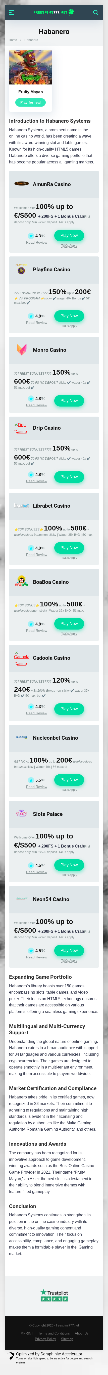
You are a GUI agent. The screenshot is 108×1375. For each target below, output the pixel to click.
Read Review (36, 242)
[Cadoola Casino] (21, 663)
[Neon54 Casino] (21, 905)
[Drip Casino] (21, 431)
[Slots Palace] (21, 819)
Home (13, 40)
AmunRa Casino (52, 184)
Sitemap (67, 1339)
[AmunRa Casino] (21, 190)
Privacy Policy (45, 1339)
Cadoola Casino (51, 658)
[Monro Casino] (21, 355)
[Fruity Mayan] (30, 83)
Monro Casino (49, 350)
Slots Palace (48, 814)
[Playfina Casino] (21, 275)
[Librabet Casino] (21, 511)
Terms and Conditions (54, 1333)
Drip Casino (47, 428)
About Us (81, 1333)
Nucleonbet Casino (55, 738)
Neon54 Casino (51, 899)
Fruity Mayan (30, 92)
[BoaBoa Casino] (21, 587)
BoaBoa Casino (51, 582)
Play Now (69, 235)
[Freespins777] (54, 12)
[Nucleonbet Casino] (21, 743)
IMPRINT (26, 1333)
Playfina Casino (51, 269)
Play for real (30, 102)
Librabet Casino (51, 506)
